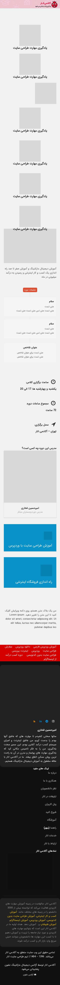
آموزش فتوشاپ (48, 924)
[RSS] (34, 721)
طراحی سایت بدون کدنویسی (41, 655)
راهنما (53, 828)
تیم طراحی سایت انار (17, 957)
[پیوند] (46, 4)
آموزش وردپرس (38, 920)
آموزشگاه (51, 820)
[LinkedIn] (41, 721)
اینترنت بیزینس (20, 651)
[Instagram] (53, 721)
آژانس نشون (28, 974)
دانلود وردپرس (23, 647)
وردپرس (36, 651)
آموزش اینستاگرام (19, 920)
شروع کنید (51, 812)
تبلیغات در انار (49, 796)
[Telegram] (47, 721)
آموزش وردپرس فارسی (44, 647)
